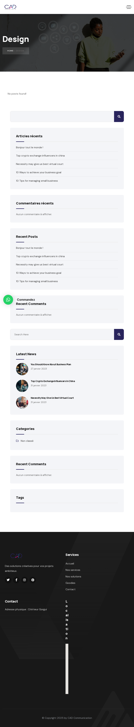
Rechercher (119, 116)
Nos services (73, 570)
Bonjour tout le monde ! (29, 147)
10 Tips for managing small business (37, 180)
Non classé (27, 441)
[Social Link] (8, 580)
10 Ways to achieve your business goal (38, 172)
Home (10, 50)
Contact (70, 589)
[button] (8, 300)
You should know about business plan (51, 364)
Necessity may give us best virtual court (39, 164)
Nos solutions (73, 576)
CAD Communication (80, 718)
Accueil (70, 563)
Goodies (70, 583)
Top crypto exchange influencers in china (40, 155)
